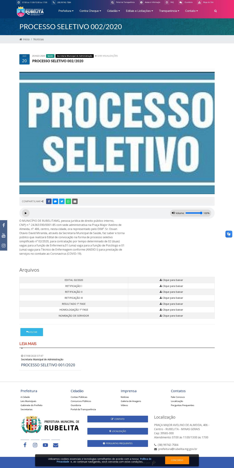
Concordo (177, 460)
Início (26, 39)
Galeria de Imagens (131, 401)
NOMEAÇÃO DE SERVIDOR (74, 315)
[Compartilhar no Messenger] (55, 201)
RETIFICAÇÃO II (73, 291)
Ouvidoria (76, 405)
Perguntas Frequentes (182, 405)
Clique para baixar (172, 280)
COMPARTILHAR (31, 201)
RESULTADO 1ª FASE (73, 303)
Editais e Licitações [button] (138, 11)
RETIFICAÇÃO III (74, 297)
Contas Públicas (79, 397)
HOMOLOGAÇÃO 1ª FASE (73, 309)
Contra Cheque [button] (89, 11)
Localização (177, 401)
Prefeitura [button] (65, 11)
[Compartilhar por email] (75, 201)
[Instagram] (3, 245)
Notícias (38, 39)
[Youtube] (3, 235)
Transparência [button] (168, 11)
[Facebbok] (25, 445)
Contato (119, 418)
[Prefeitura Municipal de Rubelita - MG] (31, 11)
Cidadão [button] (112, 11)
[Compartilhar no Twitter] (62, 201)
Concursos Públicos (81, 401)
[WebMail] (55, 445)
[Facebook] (3, 225)
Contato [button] (190, 11)
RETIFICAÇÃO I (73, 286)
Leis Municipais (28, 401)
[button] (215, 11)
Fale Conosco (178, 397)
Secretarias (27, 409)
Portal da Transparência (83, 409)
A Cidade (25, 397)
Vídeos (124, 405)
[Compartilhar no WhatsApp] (68, 201)
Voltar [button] (33, 332)
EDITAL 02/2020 (74, 280)
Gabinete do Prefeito (31, 405)
